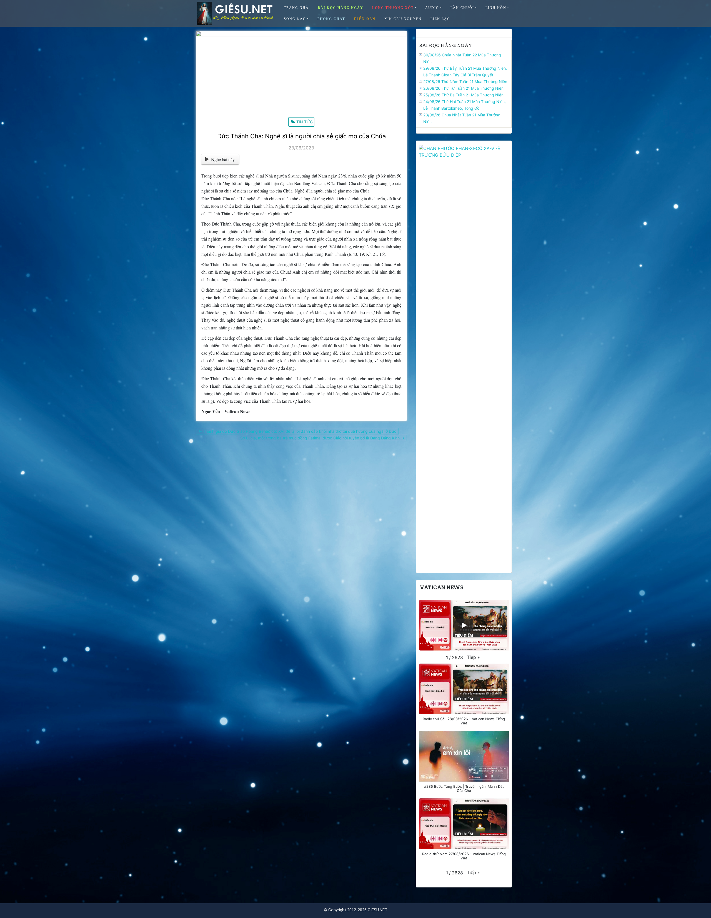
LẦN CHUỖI (462, 8)
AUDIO (432, 8)
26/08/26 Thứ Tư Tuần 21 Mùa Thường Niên (463, 88)
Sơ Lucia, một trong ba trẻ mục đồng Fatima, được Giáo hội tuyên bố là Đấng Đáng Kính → (322, 438)
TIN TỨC (304, 121)
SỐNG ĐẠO (295, 19)
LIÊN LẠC (440, 19)
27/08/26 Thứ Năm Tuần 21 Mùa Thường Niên (465, 81)
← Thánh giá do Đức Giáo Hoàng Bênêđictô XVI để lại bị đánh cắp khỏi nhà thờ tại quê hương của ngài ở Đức (297, 431)
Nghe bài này (223, 159)
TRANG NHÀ (296, 8)
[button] (473, 657)
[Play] (463, 625)
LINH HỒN (495, 8)
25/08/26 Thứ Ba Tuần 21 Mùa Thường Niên (463, 94)
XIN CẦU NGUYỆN (403, 19)
